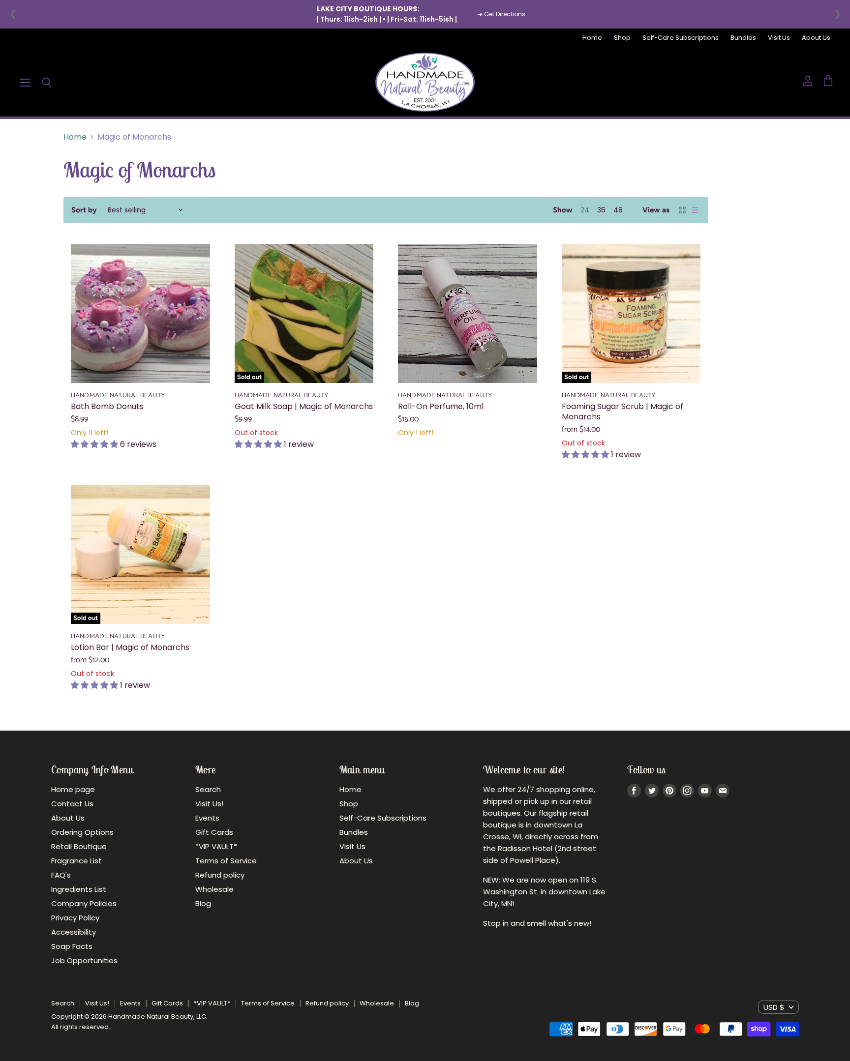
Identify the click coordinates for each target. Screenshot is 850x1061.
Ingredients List (78, 889)
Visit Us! (209, 803)
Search (208, 789)
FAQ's (61, 875)
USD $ (774, 1007)
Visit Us (779, 38)
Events (207, 818)
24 (584, 210)
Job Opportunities (84, 960)
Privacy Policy (75, 918)
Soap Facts (71, 946)
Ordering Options (82, 832)
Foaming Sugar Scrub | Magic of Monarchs (622, 411)
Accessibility (73, 932)
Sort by (84, 210)
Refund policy (219, 875)
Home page (73, 789)
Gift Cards (214, 832)
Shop (622, 38)
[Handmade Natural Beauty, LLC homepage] (424, 82)
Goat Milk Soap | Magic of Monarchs (304, 406)
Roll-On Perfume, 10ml (441, 406)
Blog (203, 903)
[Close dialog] (840, 430)
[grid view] (682, 210)
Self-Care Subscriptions (680, 38)
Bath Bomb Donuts (107, 406)
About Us (816, 38)
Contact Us (72, 803)
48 (618, 210)
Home (592, 38)
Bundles (743, 38)
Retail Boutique (79, 846)
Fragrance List (76, 860)
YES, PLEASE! (742, 550)
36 (601, 210)
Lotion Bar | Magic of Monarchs (130, 647)
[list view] (695, 210)
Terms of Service (226, 860)
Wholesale (214, 889)
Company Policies (84, 903)
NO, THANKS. (743, 584)
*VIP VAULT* (216, 846)
